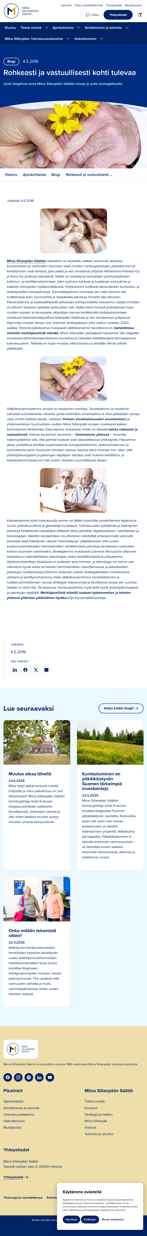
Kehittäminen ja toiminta (21, 1108)
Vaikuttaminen (14, 1121)
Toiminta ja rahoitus (99, 1134)
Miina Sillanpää (96, 1121)
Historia (90, 1128)
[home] (21, 11)
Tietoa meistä (95, 1102)
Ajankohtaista (34, 174)
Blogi (55, 174)
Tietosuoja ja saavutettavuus (23, 1198)
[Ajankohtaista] (46, 27)
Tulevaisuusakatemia (18, 1115)
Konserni (91, 1108)
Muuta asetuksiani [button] (113, 1219)
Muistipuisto (12, 1128)
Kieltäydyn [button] (90, 1219)
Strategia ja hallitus (99, 1115)
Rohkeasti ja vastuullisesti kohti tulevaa (90, 174)
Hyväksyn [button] (71, 1219)
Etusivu (10, 27)
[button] (34, 27)
